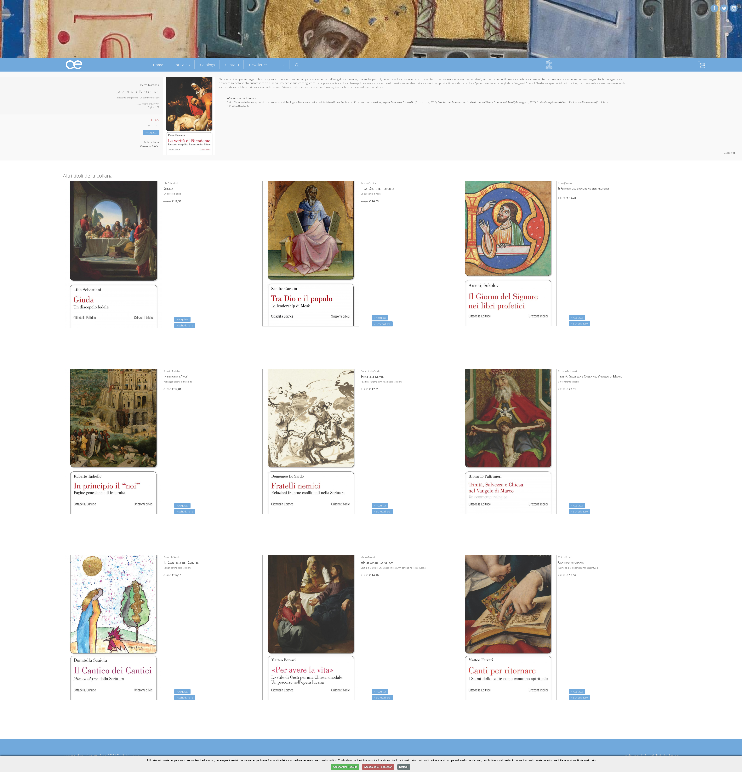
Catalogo (207, 64)
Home (158, 64)
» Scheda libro (185, 325)
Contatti (232, 64)
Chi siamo (182, 64)
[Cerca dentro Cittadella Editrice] (296, 64)
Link (281, 64)
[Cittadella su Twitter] (724, 8)
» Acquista (151, 132)
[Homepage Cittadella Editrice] (74, 64)
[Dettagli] (156, 322)
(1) (707, 64)
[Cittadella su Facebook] (714, 8)
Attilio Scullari (645, 755)
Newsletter (258, 64)
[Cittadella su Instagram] (733, 8)
